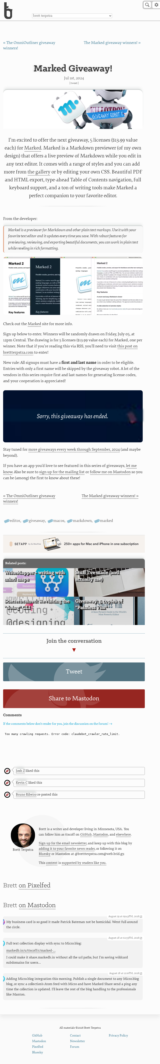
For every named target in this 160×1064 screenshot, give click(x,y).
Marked (32, 148)
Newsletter (77, 1041)
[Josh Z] (7, 771)
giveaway (37, 520)
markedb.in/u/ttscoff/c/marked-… (31, 950)
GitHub (86, 834)
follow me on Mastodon (110, 471)
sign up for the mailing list (62, 471)
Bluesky (45, 854)
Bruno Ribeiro (26, 794)
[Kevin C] (7, 783)
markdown (82, 520)
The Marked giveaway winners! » (112, 42)
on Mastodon (37, 905)
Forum (74, 1047)
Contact (75, 1036)
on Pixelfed (34, 885)
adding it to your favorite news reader (67, 849)
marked (106, 520)
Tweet (74, 83)
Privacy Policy (118, 1036)
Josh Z (20, 771)
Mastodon (100, 834)
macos (58, 520)
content (52, 863)
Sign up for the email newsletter (62, 843)
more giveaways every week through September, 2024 (74, 449)
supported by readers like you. (84, 863)
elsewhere (123, 834)
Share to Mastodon (74, 698)
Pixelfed (37, 1047)
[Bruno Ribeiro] (7, 795)
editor (15, 520)
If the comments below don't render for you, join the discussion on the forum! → (57, 724)
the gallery (39, 172)
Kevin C (22, 783)
